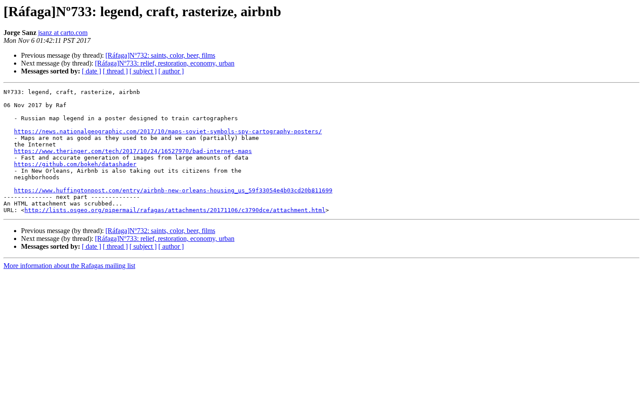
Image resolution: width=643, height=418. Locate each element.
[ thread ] (115, 71)
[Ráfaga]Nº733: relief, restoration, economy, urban (164, 63)
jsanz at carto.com (62, 32)
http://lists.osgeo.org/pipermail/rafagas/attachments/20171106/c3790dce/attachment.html (174, 210)
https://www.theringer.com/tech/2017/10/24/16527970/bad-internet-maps (133, 151)
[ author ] (171, 71)
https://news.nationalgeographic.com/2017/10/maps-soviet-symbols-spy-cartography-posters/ (168, 131)
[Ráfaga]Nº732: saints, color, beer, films (160, 55)
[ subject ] (143, 71)
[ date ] (91, 71)
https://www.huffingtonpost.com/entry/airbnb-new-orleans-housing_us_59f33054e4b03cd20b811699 (173, 190)
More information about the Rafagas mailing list (69, 265)
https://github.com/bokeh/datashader (75, 164)
